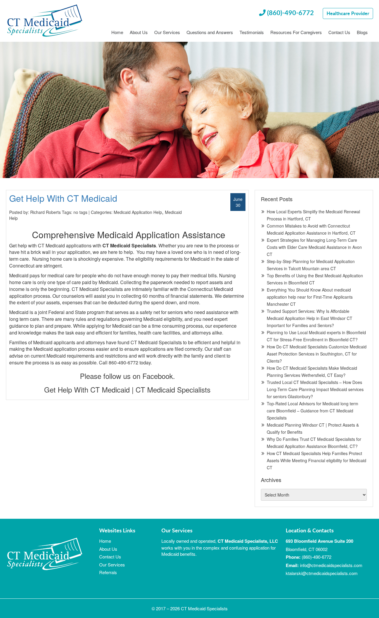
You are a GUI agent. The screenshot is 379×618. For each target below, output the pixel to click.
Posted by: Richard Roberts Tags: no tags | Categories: (61, 212)
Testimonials (252, 32)
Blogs (362, 32)
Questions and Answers (210, 32)
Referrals (108, 572)
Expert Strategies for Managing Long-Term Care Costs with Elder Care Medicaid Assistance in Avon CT (314, 247)
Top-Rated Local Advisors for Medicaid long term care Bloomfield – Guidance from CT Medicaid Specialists (312, 411)
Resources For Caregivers (296, 32)
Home (117, 32)
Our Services (167, 32)
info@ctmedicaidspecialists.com (331, 565)
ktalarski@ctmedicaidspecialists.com (322, 573)
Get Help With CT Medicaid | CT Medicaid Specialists (127, 389)
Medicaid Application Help (138, 212)
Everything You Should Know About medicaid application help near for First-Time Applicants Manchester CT (310, 297)
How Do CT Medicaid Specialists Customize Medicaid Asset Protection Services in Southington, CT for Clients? (317, 354)
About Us (139, 32)
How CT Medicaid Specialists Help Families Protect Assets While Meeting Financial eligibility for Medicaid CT (316, 460)
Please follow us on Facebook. (127, 376)
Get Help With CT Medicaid (63, 198)
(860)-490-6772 (290, 12)
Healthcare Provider (348, 13)
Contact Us (339, 32)
